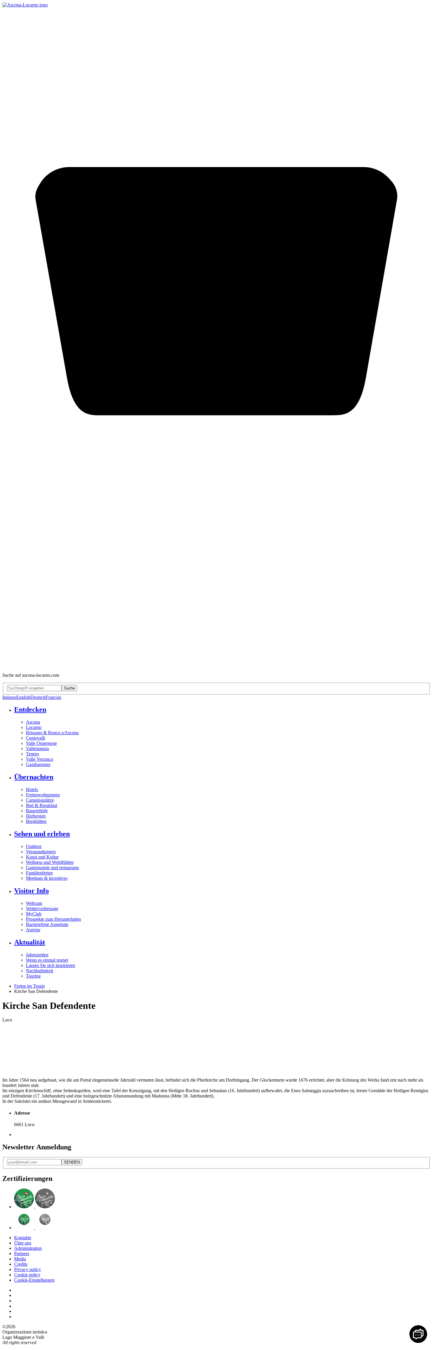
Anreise (33, 929)
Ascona (33, 721)
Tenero (32, 753)
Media (20, 1258)
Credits (20, 1264)
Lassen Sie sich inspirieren (50, 965)
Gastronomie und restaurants (52, 867)
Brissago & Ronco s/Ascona (52, 732)
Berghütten (36, 821)
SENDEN (72, 1162)
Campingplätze (40, 800)
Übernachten (33, 777)
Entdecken (30, 709)
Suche (69, 688)
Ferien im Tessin (29, 985)
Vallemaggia (37, 748)
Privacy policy (27, 1269)
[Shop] (216, 665)
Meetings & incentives (46, 878)
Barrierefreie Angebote (47, 924)
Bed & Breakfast (41, 805)
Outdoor (34, 846)
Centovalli (35, 737)
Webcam (34, 903)
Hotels (32, 789)
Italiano (9, 697)
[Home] (25, 4)
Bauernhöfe (37, 810)
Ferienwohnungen (43, 794)
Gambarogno (38, 764)
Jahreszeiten (37, 954)
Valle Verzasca (39, 759)
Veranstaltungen (41, 851)
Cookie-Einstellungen (34, 1280)
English (23, 697)
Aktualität (29, 942)
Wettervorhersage (42, 908)
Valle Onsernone (41, 743)
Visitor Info (31, 891)
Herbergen (36, 815)
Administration (28, 1248)
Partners (21, 1253)
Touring (33, 975)
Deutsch (38, 697)
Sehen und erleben (42, 834)
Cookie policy (27, 1274)
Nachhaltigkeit (39, 970)
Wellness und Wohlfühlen (50, 862)
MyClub (34, 913)
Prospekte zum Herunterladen (53, 919)
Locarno (34, 727)
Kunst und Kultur (42, 856)
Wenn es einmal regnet (47, 960)
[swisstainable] (34, 1206)
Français (53, 697)
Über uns (22, 1242)
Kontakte (22, 1237)
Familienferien (39, 872)
